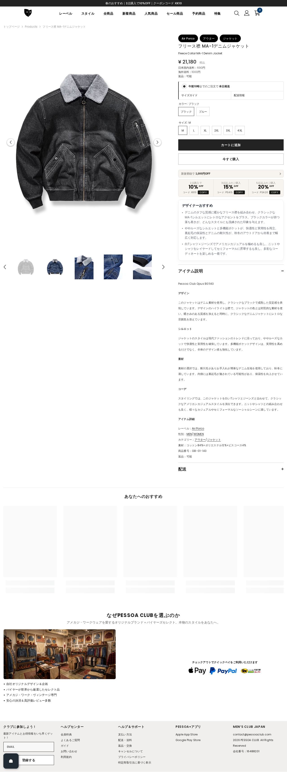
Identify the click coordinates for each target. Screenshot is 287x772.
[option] (84, 142)
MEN (189, 434)
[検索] (237, 13)
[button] (11, 142)
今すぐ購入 (231, 159)
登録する (28, 760)
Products (31, 26)
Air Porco (198, 428)
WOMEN (199, 434)
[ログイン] (247, 13)
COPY (203, 192)
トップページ (11, 26)
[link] (30, 582)
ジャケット (214, 440)
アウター (200, 440)
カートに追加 (231, 145)
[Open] (11, 761)
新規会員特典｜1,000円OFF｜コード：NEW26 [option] (143, 3)
